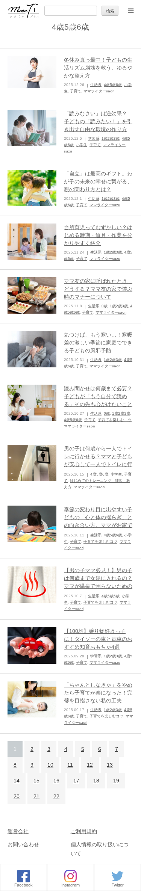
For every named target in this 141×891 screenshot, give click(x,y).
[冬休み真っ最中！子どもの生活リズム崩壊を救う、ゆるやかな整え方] (32, 72)
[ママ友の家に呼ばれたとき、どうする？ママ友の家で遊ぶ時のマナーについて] (32, 295)
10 (50, 765)
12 (90, 765)
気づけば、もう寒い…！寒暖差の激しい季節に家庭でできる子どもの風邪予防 (98, 342)
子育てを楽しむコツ (115, 420)
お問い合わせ (23, 844)
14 (17, 781)
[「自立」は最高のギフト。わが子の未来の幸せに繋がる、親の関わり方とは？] (32, 188)
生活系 (96, 85)
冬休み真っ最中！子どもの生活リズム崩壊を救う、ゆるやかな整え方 (98, 68)
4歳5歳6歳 (113, 85)
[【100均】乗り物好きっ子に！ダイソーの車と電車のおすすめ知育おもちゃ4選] (32, 645)
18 (96, 781)
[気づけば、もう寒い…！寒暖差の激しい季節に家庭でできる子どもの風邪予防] (32, 349)
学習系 (93, 138)
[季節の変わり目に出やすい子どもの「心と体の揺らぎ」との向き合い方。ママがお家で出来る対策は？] (32, 524)
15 (36, 781)
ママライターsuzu (104, 205)
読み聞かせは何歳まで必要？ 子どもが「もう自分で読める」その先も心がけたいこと (98, 396)
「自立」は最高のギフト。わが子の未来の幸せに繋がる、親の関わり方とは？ (98, 181)
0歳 (105, 306)
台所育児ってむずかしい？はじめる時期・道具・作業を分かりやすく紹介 (98, 235)
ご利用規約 (84, 831)
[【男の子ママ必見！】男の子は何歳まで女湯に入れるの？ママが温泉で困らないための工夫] (32, 584)
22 (56, 796)
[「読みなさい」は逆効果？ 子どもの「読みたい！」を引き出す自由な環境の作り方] (32, 128)
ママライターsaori (98, 91)
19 (116, 781)
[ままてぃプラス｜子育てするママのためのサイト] (24, 10)
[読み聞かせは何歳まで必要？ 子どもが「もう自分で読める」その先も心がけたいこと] (32, 403)
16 (56, 781)
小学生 (81, 145)
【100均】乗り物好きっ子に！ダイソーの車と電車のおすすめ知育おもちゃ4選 (98, 639)
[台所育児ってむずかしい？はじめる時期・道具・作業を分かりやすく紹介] (32, 242)
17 (76, 781)
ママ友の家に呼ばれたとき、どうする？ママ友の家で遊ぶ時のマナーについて (98, 289)
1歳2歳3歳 (111, 138)
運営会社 (18, 831)
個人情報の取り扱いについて (100, 848)
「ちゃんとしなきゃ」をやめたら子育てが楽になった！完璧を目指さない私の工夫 (98, 693)
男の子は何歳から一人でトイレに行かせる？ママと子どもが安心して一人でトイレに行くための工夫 (98, 460)
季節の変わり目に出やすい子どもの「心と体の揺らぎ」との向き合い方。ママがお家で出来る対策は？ (98, 521)
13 (110, 765)
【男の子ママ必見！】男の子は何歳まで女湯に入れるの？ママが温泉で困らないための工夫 (98, 582)
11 (70, 765)
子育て (75, 91)
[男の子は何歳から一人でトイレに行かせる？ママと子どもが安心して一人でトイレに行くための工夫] (32, 463)
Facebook (23, 885)
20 (17, 796)
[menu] (130, 10)
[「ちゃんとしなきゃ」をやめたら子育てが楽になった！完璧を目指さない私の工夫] (32, 699)
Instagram (70, 885)
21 (36, 796)
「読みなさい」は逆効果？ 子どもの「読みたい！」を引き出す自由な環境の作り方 (98, 121)
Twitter (118, 885)
